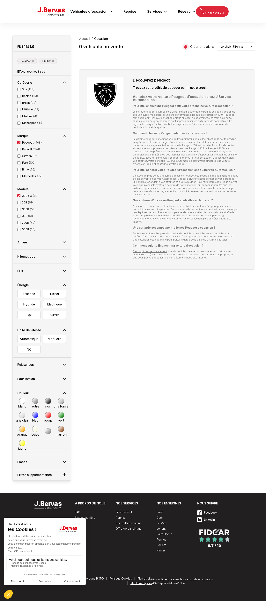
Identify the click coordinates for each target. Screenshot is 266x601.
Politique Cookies (120, 578)
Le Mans (162, 523)
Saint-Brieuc (164, 534)
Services (154, 11)
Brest (160, 512)
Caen (160, 517)
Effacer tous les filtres (31, 71)
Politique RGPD (94, 578)
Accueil (84, 39)
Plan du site (144, 578)
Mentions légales (141, 583)
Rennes (161, 539)
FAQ (77, 512)
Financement (124, 512)
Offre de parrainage (129, 528)
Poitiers (161, 545)
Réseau (184, 11)
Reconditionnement (128, 523)
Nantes (161, 550)
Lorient (161, 528)
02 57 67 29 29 (212, 13)
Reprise (129, 11)
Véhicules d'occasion (88, 11)
